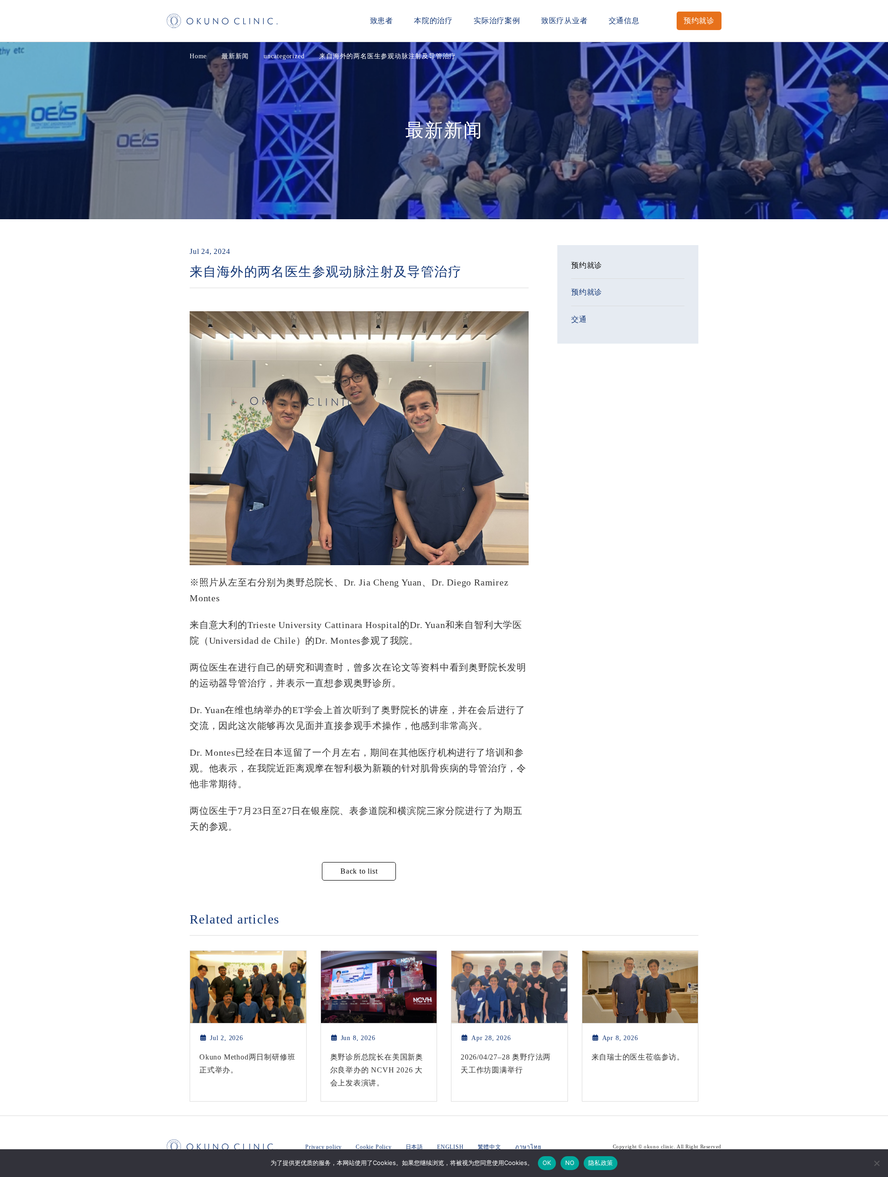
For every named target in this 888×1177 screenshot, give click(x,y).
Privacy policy (323, 1147)
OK (547, 1162)
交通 (579, 319)
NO (570, 1162)
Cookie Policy (373, 1147)
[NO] (876, 1163)
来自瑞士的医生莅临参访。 (638, 1057)
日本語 (414, 1147)
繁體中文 (489, 1147)
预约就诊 (699, 21)
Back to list (359, 871)
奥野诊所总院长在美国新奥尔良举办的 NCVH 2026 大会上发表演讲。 (377, 1070)
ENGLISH (450, 1147)
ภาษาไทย (528, 1147)
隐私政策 (600, 1162)
